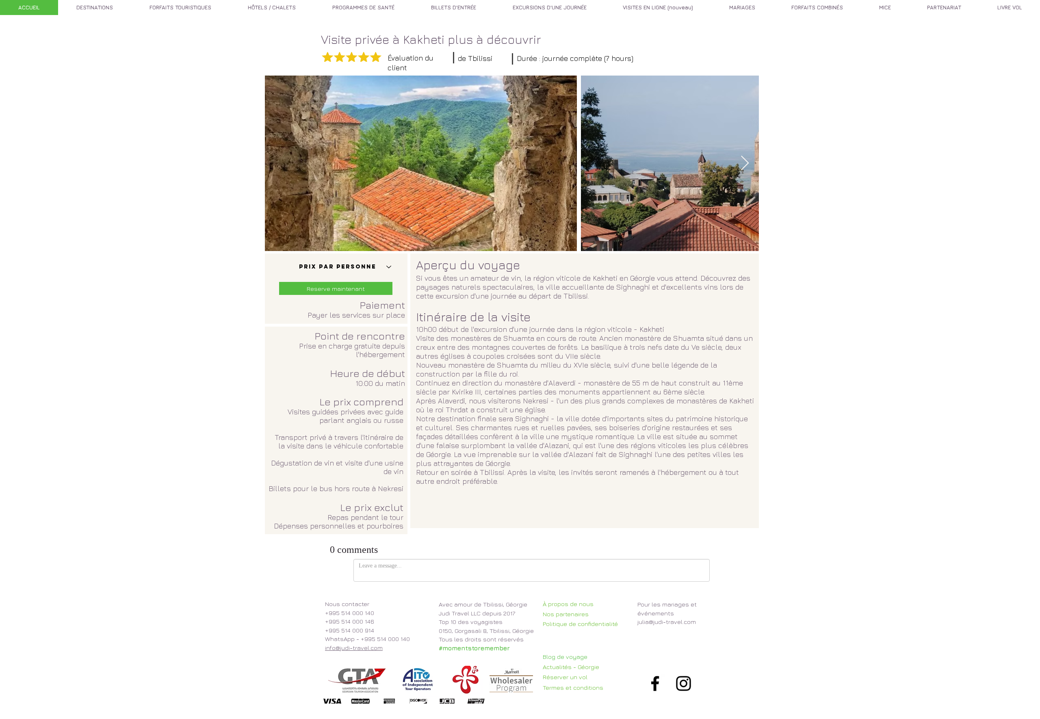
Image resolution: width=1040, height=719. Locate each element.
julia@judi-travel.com (666, 621)
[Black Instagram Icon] (683, 683)
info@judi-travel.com (354, 647)
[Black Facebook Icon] (655, 683)
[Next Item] (745, 163)
